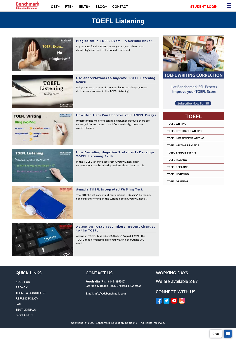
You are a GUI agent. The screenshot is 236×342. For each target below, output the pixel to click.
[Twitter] (166, 301)
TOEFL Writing (176, 123)
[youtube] (174, 301)
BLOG (100, 6)
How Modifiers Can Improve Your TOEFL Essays (116, 115)
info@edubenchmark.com (110, 293)
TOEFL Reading (177, 159)
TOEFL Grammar (177, 181)
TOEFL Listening (178, 174)
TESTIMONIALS (26, 309)
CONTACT (120, 6)
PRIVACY (21, 287)
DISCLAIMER (24, 315)
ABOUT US (23, 282)
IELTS (83, 6)
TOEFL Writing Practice (183, 145)
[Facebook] (159, 301)
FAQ (18, 304)
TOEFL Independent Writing (185, 138)
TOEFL (193, 116)
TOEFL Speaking (177, 167)
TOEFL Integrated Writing (184, 131)
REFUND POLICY (27, 298)
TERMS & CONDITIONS (31, 293)
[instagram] (182, 301)
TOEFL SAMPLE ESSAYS (182, 152)
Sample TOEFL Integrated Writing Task (109, 189)
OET (54, 6)
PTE (68, 6)
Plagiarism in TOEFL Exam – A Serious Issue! (114, 41)
